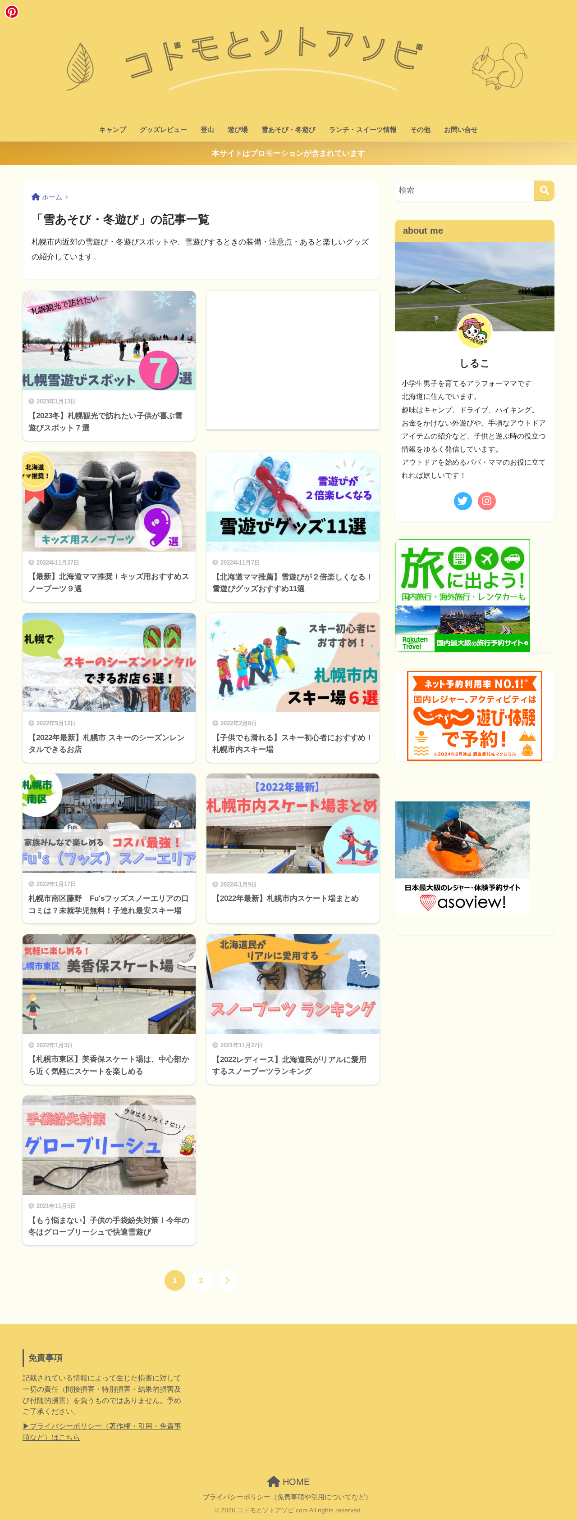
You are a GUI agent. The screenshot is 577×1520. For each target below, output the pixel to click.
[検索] (544, 191)
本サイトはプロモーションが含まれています (288, 153)
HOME (295, 1482)
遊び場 (238, 129)
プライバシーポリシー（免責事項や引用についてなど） (287, 1497)
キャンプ (112, 129)
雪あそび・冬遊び (288, 129)
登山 (207, 129)
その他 (420, 129)
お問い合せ (461, 129)
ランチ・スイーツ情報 (363, 129)
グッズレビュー (163, 129)
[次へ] (227, 1280)
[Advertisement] (293, 354)
